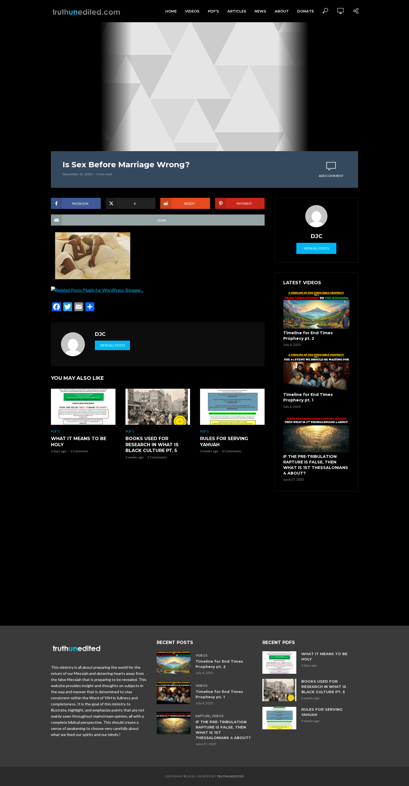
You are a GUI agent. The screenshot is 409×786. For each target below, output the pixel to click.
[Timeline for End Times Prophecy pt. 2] (316, 310)
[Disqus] (158, 544)
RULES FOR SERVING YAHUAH (224, 441)
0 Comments (232, 451)
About (282, 11)
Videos (192, 11)
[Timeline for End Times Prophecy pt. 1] (316, 372)
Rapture (203, 716)
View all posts (112, 345)
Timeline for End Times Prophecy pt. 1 (308, 397)
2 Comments (157, 457)
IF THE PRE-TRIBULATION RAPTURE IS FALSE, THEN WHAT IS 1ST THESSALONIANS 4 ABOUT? (315, 465)
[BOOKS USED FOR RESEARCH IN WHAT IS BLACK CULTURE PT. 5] (157, 407)
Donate (305, 11)
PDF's (55, 431)
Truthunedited (230, 776)
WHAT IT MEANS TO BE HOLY (78, 441)
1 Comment (79, 451)
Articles (236, 11)
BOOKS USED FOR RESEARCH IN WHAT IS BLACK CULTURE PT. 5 (152, 444)
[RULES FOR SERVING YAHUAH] (232, 407)
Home (171, 11)
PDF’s (213, 11)
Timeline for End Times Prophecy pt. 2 (308, 335)
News (260, 11)
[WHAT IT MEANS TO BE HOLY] (83, 407)
